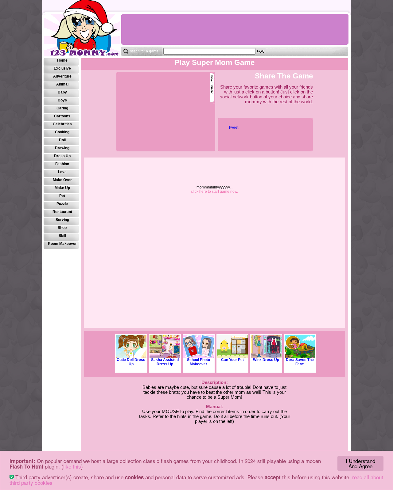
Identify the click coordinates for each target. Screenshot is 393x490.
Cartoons (62, 116)
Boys (62, 100)
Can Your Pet (232, 360)
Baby (62, 92)
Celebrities (62, 124)
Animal (62, 84)
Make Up (62, 188)
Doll (62, 140)
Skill (62, 236)
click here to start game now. (214, 191)
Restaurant (62, 212)
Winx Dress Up (266, 360)
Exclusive (62, 68)
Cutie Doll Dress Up (131, 362)
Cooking (62, 132)
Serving (62, 220)
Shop (62, 228)
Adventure (62, 76)
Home (62, 60)
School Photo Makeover (198, 362)
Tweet (233, 127)
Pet (62, 196)
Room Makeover (62, 243)
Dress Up (62, 156)
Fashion (62, 164)
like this (72, 466)
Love (62, 172)
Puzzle (62, 204)
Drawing (62, 148)
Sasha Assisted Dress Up (165, 362)
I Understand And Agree (360, 463)
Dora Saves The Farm (300, 362)
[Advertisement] (234, 29)
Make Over (62, 180)
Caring (62, 108)
